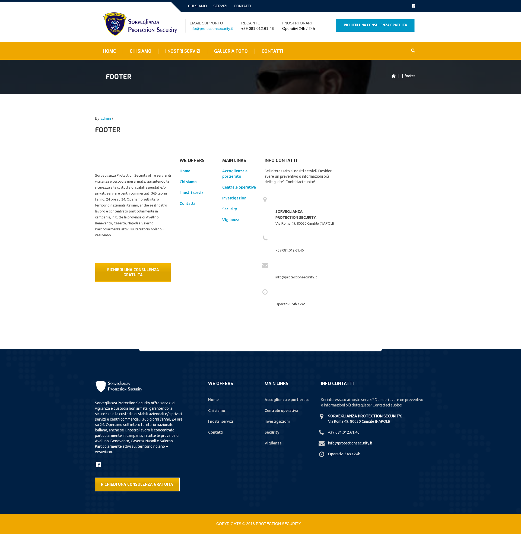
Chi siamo (197, 6)
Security (229, 209)
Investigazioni (234, 198)
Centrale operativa (239, 187)
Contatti (242, 6)
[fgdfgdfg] (99, 464)
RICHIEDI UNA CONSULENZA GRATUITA (133, 272)
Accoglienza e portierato (287, 400)
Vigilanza (230, 220)
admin (105, 118)
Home (109, 51)
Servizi (220, 6)
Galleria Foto (231, 51)
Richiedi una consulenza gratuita (375, 25)
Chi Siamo (140, 51)
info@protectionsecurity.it (211, 28)
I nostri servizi (182, 51)
